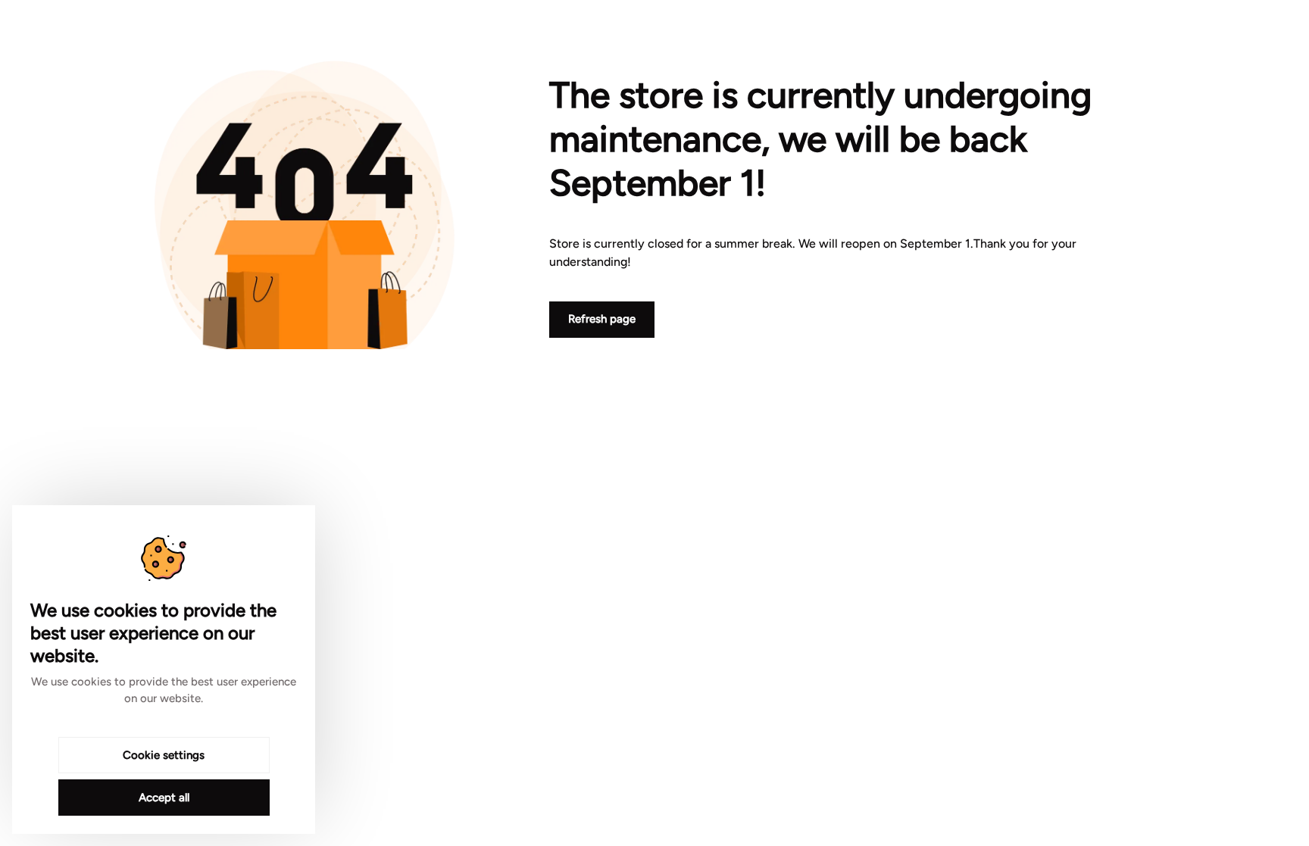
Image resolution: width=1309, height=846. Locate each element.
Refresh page (602, 319)
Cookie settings (164, 755)
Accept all (164, 797)
